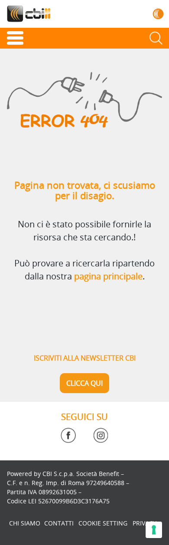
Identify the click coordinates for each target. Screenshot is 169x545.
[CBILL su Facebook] (68, 435)
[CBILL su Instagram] (100, 435)
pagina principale (108, 276)
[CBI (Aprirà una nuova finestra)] (158, 13)
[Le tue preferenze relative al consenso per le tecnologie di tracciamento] (154, 530)
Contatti (59, 523)
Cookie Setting (102, 523)
